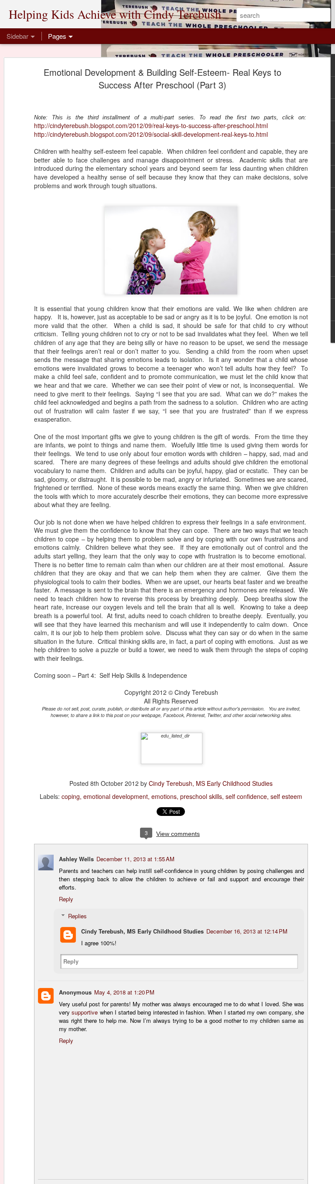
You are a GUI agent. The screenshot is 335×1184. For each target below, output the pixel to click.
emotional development (115, 796)
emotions (164, 796)
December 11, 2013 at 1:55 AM (135, 859)
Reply (66, 899)
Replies (77, 916)
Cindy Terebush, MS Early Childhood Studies (211, 783)
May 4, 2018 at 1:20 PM (124, 992)
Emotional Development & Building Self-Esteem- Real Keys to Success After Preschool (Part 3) (162, 78)
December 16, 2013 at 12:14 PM (246, 931)
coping (71, 796)
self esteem (286, 796)
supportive (85, 1012)
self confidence (246, 796)
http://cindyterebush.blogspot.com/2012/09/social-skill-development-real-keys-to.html (151, 134)
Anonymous (75, 992)
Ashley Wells (76, 859)
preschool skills (201, 796)
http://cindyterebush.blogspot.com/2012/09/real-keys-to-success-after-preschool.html (151, 125)
